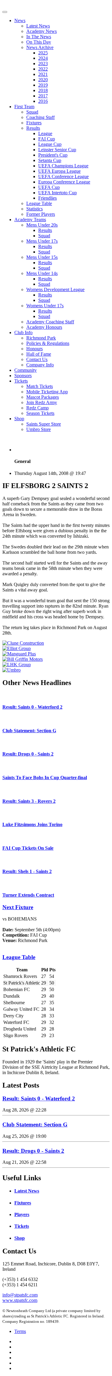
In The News (38, 36)
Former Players (40, 214)
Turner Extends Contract (28, 895)
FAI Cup (46, 138)
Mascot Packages (42, 397)
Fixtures (34, 122)
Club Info (23, 332)
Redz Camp (37, 407)
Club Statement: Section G (29, 730)
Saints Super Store (43, 423)
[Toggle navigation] (4, 12)
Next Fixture (17, 907)
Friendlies (47, 198)
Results (33, 128)
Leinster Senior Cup (57, 149)
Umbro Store (38, 429)
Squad (32, 111)
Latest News (38, 25)
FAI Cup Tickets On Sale (27, 848)
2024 (43, 58)
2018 (43, 90)
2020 (43, 79)
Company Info (40, 364)
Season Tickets (40, 413)
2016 (43, 101)
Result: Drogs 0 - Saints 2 (27, 753)
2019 (43, 85)
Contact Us (36, 359)
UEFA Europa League (59, 171)
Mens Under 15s (42, 257)
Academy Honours (44, 327)
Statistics (34, 208)
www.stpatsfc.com (19, 1300)
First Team (24, 106)
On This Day (38, 42)
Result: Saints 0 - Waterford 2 (32, 707)
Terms (20, 1331)
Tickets (21, 380)
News (19, 20)
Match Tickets (39, 386)
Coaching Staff (40, 117)
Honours (34, 348)
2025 (43, 52)
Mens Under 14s (42, 273)
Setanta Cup (49, 160)
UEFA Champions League (63, 165)
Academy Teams (30, 219)
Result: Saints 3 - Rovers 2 (29, 801)
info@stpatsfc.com (20, 1294)
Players (21, 1214)
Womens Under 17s (45, 305)
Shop (19, 418)
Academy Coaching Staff (50, 321)
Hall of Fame (38, 354)
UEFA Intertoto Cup (57, 192)
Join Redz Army (41, 402)
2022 (43, 68)
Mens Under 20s (42, 224)
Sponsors (23, 375)
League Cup (50, 144)
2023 (43, 63)
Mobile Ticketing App (47, 391)
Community (25, 370)
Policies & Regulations (47, 343)
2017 (43, 95)
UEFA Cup (49, 187)
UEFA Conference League (63, 176)
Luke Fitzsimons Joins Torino (32, 824)
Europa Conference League (64, 181)
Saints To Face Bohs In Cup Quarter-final (44, 777)
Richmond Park (41, 337)
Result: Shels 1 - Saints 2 (27, 871)
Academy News (41, 31)
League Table (39, 203)
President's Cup (52, 155)
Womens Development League (55, 289)
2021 (43, 74)
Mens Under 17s (42, 241)
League (45, 133)
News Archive (39, 47)
